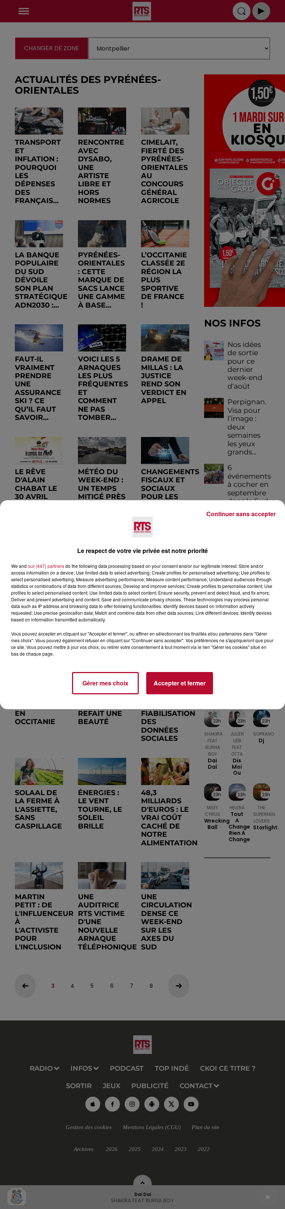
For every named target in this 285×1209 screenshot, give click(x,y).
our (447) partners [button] (46, 566)
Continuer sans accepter (241, 513)
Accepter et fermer (180, 683)
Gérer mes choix (105, 683)
